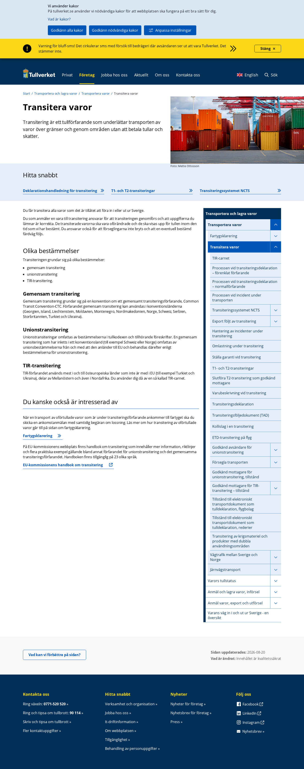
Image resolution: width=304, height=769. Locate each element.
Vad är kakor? (59, 19)
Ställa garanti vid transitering (236, 357)
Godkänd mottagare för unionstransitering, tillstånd (235, 474)
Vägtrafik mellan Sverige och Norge (233, 557)
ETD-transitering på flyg (232, 437)
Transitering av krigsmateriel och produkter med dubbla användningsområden (240, 541)
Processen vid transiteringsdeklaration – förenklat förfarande (244, 270)
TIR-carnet (220, 258)
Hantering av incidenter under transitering (237, 333)
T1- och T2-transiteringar (233, 368)
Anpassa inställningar (173, 30)
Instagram (252, 722)
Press (175, 721)
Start (26, 93)
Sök (274, 75)
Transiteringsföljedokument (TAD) (240, 415)
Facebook (251, 704)
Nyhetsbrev (252, 731)
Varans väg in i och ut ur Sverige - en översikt (238, 615)
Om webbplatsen (119, 730)
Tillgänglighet (116, 739)
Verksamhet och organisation (130, 704)
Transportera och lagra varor (55, 93)
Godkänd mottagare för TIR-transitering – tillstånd (235, 488)
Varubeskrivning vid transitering (239, 393)
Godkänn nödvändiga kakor (115, 30)
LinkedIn (250, 713)
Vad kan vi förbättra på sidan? (57, 654)
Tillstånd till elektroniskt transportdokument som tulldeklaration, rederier (233, 522)
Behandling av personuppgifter (131, 748)
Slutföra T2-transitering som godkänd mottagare (243, 380)
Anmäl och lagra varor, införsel (233, 591)
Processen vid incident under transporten (236, 298)
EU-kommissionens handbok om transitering (63, 464)
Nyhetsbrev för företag (189, 712)
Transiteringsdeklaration (233, 404)
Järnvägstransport (225, 569)
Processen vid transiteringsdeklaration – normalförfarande (244, 284)
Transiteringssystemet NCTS (236, 310)
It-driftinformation (120, 721)
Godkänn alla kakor (67, 30)
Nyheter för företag (186, 704)
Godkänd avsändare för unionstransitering (232, 450)
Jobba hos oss (116, 712)
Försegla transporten (230, 462)
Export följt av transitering (234, 321)
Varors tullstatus (222, 580)
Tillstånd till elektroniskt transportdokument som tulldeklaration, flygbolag (233, 504)
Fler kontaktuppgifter (40, 730)
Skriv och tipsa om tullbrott (46, 721)
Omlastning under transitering (237, 346)
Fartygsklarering (37, 435)
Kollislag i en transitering (233, 426)
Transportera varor (95, 93)
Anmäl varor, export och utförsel (235, 603)
